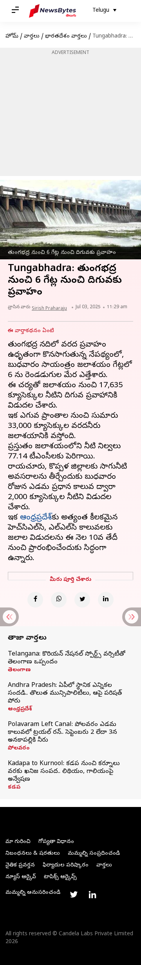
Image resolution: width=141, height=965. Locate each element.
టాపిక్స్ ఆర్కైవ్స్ (60, 877)
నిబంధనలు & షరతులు (32, 853)
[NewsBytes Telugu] (52, 11)
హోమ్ (11, 36)
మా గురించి (18, 842)
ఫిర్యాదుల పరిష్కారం (66, 865)
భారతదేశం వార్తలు (66, 36)
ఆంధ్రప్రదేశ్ (20, 709)
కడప (14, 787)
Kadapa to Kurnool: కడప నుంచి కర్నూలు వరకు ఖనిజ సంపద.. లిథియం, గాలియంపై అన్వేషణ (64, 772)
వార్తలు (32, 36)
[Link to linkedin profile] (92, 894)
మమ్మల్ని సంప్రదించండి (94, 853)
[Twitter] (82, 599)
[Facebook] (35, 599)
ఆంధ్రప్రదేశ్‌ (36, 518)
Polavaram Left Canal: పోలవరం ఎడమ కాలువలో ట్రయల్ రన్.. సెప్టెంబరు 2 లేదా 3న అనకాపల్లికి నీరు (62, 732)
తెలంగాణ (19, 670)
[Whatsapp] (59, 599)
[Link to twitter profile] (73, 894)
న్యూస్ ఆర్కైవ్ (20, 877)
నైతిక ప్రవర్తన (20, 865)
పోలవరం (18, 748)
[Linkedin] (106, 599)
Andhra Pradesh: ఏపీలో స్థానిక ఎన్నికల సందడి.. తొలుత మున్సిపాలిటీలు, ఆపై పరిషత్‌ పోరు (65, 693)
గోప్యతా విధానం (56, 842)
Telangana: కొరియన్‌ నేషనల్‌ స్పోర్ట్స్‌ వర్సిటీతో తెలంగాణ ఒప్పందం (66, 658)
